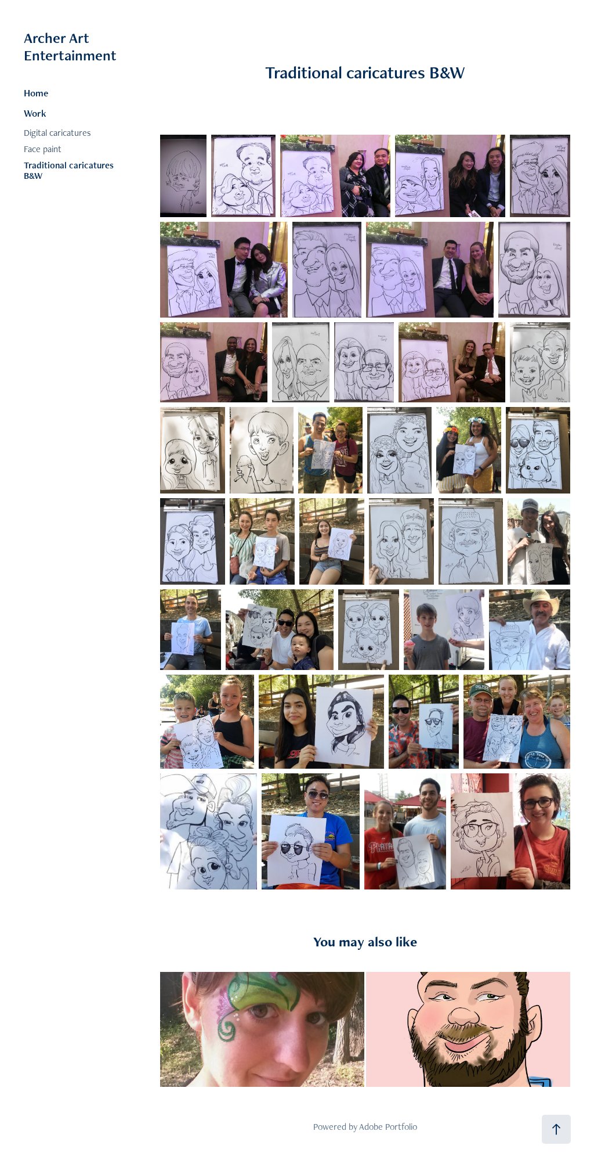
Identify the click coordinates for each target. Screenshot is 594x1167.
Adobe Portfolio (388, 1127)
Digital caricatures (57, 133)
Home (36, 93)
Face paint (42, 149)
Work (35, 113)
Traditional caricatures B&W (69, 170)
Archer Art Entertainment (70, 46)
